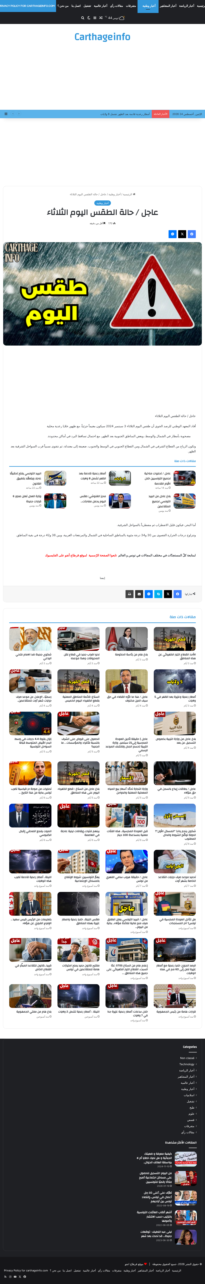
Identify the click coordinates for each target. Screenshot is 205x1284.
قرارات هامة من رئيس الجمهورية (176, 1011)
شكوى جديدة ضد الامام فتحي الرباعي (33, 656)
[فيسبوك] (192, 234)
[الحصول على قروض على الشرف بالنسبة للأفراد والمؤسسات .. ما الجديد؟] (78, 723)
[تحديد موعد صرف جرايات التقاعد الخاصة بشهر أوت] (175, 862)
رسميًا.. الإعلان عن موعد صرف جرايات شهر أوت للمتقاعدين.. (33, 698)
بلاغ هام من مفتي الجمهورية (33, 1011)
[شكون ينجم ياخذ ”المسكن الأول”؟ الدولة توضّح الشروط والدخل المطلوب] (175, 815)
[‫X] (182, 234)
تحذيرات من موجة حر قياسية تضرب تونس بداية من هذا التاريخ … (31, 790)
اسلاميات (189, 1095)
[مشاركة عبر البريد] (139, 594)
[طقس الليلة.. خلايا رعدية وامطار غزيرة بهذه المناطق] (78, 904)
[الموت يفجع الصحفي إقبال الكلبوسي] (30, 815)
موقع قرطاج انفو (134, 1264)
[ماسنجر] (173, 234)
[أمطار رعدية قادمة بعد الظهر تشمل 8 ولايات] (120, 478)
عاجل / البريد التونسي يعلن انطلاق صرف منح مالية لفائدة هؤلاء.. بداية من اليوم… (127, 923)
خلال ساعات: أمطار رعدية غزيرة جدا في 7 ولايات (127, 1013)
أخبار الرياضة (186, 6)
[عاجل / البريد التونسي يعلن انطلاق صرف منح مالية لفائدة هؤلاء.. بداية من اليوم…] (127, 904)
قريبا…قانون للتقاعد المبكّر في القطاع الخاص (33, 967)
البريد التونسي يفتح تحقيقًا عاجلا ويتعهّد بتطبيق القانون (25, 478)
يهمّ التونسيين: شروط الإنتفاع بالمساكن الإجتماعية (81, 879)
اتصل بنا (76, 6)
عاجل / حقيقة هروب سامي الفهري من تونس (127, 879)
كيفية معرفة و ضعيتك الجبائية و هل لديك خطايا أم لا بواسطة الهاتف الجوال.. (154, 1158)
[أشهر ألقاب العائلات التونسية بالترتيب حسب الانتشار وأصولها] (186, 1217)
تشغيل (87, 6)
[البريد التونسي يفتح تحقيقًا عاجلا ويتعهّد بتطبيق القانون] (55, 478)
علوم (191, 1113)
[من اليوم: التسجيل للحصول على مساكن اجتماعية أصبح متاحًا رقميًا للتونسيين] (186, 1178)
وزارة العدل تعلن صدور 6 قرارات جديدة (27, 499)
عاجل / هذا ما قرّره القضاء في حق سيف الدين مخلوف (127, 698)
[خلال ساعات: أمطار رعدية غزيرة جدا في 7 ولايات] (127, 996)
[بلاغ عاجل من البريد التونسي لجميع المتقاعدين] (185, 500)
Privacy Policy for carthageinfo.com (26, 1270)
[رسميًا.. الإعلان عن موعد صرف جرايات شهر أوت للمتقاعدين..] (30, 681)
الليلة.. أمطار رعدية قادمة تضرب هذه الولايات (32, 879)
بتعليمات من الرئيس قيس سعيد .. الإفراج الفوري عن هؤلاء (31, 921)
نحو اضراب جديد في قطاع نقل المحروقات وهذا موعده (81, 656)
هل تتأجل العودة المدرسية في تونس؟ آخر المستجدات (177, 921)
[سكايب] (158, 594)
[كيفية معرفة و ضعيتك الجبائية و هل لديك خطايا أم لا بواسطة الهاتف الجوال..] (186, 1159)
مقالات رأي (116, 6)
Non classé (187, 1058)
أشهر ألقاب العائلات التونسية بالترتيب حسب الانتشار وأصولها (154, 1217)
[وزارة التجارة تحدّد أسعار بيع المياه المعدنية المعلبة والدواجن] (127, 773)
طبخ (192, 1107)
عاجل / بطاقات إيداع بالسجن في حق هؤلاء (177, 790)
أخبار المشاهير (168, 6)
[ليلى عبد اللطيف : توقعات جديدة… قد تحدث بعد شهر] (186, 1237)
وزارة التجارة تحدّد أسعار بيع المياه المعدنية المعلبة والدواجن (128, 790)
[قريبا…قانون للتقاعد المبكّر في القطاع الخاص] (30, 950)
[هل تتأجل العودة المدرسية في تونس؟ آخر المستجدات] (175, 904)
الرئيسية (128, 194)
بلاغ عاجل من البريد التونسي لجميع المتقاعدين (160, 501)
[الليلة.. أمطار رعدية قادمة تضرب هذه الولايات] (30, 862)
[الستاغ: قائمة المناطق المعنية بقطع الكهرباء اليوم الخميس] (78, 681)
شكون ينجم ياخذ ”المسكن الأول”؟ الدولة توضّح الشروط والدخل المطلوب (175, 835)
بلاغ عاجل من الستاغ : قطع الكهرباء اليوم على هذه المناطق (78, 790)
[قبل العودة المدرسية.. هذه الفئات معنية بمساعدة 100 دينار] (127, 815)
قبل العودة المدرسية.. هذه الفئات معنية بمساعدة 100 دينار (127, 833)
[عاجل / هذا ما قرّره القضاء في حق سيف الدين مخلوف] (127, 681)
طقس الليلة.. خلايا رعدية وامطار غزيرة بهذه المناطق (80, 921)
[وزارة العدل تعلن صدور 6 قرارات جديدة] (55, 500)
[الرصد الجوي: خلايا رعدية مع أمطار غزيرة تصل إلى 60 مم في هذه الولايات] (175, 950)
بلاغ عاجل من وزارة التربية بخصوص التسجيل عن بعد (176, 740)
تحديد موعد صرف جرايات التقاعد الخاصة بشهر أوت (177, 879)
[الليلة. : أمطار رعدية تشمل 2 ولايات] (78, 996)
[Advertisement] (102, 78)
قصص (190, 1120)
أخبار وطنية (149, 6)
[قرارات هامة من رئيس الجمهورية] (175, 996)
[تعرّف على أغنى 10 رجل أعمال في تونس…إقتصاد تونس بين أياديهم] (186, 1198)
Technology (186, 1064)
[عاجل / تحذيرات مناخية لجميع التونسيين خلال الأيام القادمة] (185, 478)
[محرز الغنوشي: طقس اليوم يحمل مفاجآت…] (120, 500)
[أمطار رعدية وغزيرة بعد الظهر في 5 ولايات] (175, 681)
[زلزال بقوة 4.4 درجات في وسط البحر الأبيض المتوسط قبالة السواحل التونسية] (30, 723)
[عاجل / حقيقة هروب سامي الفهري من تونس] (127, 862)
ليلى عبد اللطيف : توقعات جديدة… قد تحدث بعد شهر (156, 1234)
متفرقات (131, 6)
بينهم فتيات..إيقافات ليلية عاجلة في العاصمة (80, 833)
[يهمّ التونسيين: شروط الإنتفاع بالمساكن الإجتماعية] (78, 862)
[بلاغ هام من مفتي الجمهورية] (30, 996)
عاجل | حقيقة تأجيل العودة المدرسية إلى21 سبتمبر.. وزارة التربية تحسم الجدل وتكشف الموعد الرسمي (127, 744)
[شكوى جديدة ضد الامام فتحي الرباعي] (30, 639)
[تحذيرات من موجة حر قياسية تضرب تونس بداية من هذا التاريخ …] (30, 773)
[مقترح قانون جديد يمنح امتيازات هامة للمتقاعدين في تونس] (78, 950)
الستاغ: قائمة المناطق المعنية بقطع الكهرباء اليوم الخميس (81, 698)
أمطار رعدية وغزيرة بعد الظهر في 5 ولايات (175, 698)
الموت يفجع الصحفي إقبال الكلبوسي (35, 833)
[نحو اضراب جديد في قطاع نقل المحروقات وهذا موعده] (78, 639)
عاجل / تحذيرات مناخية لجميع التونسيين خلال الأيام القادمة (157, 478)
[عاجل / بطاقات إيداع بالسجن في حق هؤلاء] (175, 773)
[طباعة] (130, 594)
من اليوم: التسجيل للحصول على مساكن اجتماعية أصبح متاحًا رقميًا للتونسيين (155, 1177)
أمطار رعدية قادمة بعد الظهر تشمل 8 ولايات (92, 476)
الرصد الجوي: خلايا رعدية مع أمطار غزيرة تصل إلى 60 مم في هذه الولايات (176, 969)
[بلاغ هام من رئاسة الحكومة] (127, 639)
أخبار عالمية (100, 6)
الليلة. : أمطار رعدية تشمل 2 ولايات (78, 1011)
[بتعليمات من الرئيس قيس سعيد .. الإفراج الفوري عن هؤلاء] (30, 904)
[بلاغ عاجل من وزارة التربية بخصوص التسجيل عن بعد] (175, 723)
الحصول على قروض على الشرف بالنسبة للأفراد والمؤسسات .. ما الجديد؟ (80, 742)
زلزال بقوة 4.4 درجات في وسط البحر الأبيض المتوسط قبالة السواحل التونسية (33, 742)
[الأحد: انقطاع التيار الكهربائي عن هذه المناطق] (175, 639)
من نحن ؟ (63, 6)
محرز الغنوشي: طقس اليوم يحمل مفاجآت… (93, 499)
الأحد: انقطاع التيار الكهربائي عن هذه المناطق (177, 656)
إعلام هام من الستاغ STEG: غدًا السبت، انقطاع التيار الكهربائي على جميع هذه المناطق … (127, 969)
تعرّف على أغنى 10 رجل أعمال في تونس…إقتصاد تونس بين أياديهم (157, 1197)
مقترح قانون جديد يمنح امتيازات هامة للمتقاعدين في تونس (80, 967)
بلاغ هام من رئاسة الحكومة (131, 654)
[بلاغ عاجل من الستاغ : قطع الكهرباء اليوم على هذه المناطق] (78, 773)
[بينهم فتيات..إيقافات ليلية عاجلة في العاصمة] (78, 815)
